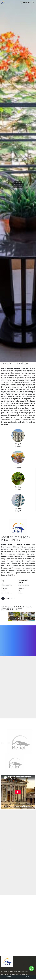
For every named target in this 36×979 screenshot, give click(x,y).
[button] (2, 181)
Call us (27, 977)
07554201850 (27, 2)
